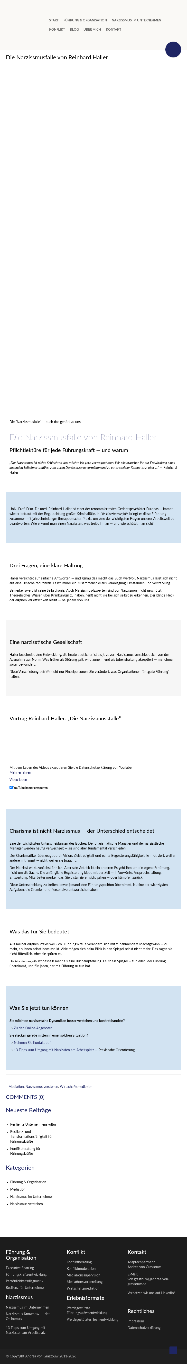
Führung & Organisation (28, 1182)
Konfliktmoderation (81, 1269)
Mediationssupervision (83, 1275)
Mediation (16, 1087)
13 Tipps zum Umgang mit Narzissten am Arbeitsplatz (54, 1050)
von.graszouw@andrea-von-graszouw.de (148, 1282)
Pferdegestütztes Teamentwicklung (92, 1319)
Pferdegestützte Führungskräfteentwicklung (87, 1311)
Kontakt (113, 29)
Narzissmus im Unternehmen (136, 20)
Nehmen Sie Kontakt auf (32, 1043)
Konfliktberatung (79, 1262)
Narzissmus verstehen (42, 1087)
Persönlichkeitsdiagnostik (24, 1281)
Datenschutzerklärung (144, 1328)
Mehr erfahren (20, 772)
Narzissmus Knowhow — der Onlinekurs (28, 1316)
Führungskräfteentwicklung (26, 1274)
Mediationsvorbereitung (85, 1282)
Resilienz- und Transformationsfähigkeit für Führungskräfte (31, 1136)
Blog (74, 29)
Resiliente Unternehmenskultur (33, 1124)
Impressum (136, 1321)
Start (54, 20)
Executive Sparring (20, 1268)
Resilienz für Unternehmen (26, 1288)
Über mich (92, 29)
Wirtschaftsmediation (76, 1087)
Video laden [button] (18, 780)
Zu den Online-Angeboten (33, 1028)
